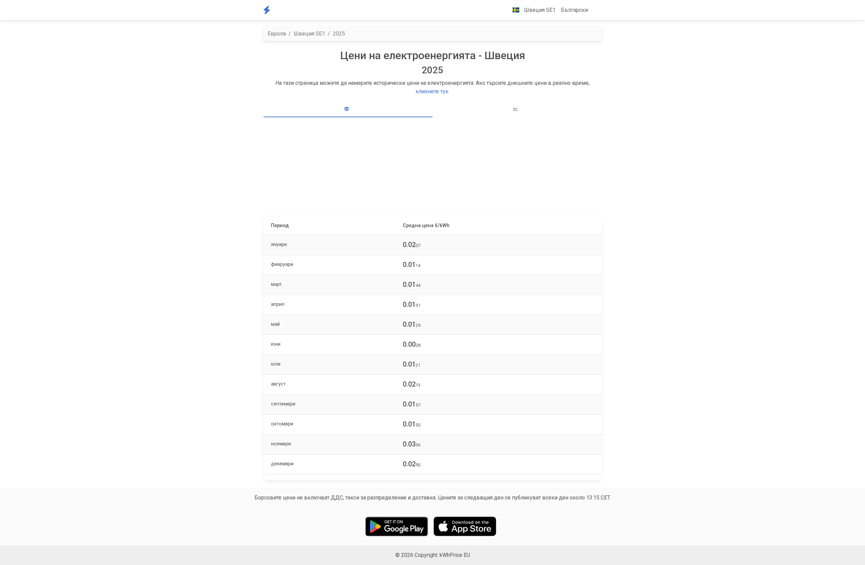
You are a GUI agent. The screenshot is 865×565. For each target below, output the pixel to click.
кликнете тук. (432, 91)
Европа (277, 33)
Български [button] (574, 10)
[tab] (348, 109)
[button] (596, 10)
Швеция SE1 (309, 33)
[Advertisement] (432, 167)
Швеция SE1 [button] (539, 10)
